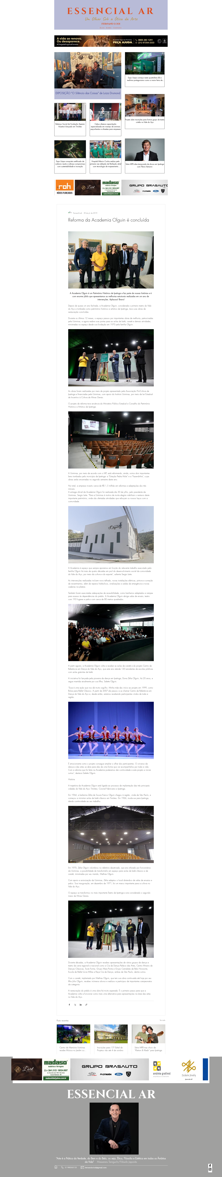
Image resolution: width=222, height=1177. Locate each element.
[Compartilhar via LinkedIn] (81, 1005)
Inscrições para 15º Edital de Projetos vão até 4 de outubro (110, 1049)
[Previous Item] (58, 76)
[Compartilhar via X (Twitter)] (75, 1005)
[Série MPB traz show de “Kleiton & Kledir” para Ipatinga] (148, 1034)
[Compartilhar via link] (86, 1005)
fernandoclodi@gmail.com (96, 1168)
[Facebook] (210, 1165)
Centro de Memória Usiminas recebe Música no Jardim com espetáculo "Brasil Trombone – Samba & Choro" (73, 1049)
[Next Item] (117, 76)
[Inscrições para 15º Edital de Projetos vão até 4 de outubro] (111, 1034)
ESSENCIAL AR (111, 11)
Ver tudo (162, 1020)
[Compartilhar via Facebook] (69, 1005)
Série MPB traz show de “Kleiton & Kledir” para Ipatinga (148, 1049)
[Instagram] (210, 1169)
